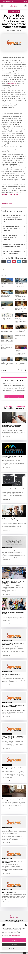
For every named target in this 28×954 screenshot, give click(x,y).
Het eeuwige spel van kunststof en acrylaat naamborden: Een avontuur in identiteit (13, 489)
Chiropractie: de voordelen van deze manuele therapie (12, 768)
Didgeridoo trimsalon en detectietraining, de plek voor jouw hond (7, 363)
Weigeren (14, 944)
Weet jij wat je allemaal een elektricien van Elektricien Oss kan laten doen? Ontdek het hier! (13, 738)
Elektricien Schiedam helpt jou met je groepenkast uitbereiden (13, 706)
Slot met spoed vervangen (9, 892)
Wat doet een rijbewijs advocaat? (11, 674)
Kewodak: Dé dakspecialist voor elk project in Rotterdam (12, 457)
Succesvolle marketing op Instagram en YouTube (13, 612)
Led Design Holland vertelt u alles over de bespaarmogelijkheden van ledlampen (13, 582)
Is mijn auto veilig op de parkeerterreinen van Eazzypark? (14, 237)
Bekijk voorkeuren (14, 948)
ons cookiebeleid (16, 935)
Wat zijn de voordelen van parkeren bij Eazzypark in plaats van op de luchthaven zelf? (14, 219)
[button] (25, 925)
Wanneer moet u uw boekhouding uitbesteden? (12, 861)
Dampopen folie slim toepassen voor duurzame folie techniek (7, 297)
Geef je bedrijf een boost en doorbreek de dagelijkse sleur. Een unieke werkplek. (14, 830)
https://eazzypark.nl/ (7, 203)
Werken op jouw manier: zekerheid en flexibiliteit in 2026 (7, 285)
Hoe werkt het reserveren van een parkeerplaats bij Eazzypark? (14, 228)
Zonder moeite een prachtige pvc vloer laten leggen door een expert (13, 799)
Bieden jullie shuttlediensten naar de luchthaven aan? (14, 245)
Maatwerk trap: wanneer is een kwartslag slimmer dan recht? (7, 342)
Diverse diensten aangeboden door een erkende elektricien (13, 644)
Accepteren (14, 940)
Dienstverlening (14, 11)
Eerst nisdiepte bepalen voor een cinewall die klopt (20, 337)
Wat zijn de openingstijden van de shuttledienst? (14, 252)
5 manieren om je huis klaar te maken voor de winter (6, 331)
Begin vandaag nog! (14, 380)
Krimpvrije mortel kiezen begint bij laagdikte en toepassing (7, 347)
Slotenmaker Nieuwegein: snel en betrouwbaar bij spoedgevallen (11, 426)
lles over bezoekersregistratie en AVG (12, 550)
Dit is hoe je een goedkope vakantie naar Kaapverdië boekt (20, 363)
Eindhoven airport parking (10, 194)
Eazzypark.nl (12, 83)
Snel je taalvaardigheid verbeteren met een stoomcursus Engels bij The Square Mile (13, 520)
